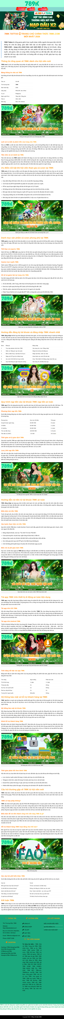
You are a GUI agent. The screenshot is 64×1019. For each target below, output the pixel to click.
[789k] (32, 3)
